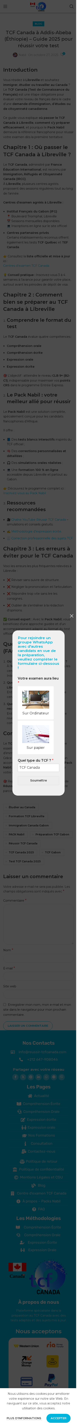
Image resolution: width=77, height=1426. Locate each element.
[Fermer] (71, 616)
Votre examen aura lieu (38, 680)
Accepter (58, 1418)
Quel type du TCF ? (35, 760)
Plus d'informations (24, 1418)
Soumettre (38, 780)
